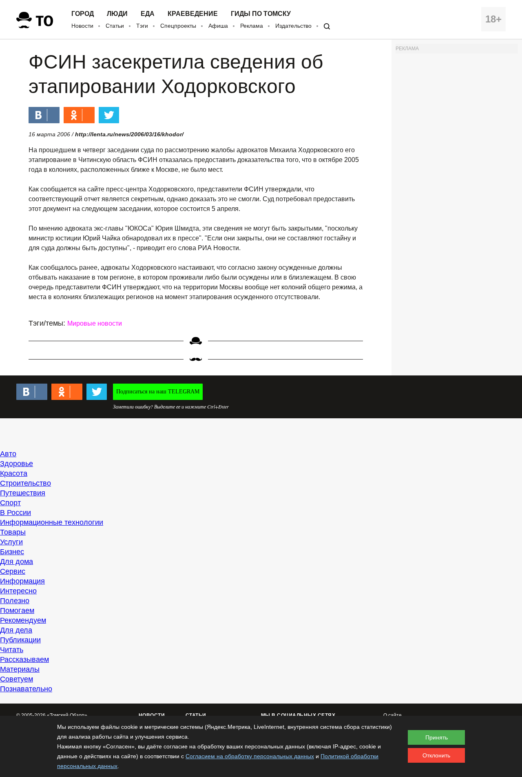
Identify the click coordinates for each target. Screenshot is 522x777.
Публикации (20, 640)
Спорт (10, 503)
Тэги (142, 25)
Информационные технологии (51, 522)
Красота (13, 473)
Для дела (16, 630)
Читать (11, 650)
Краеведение (193, 14)
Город (82, 14)
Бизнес (12, 552)
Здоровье (16, 464)
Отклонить (436, 755)
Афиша (218, 25)
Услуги (11, 542)
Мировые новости (94, 323)
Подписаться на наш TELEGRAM (157, 391)
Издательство (293, 25)
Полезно (14, 601)
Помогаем (17, 610)
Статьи (115, 25)
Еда (148, 14)
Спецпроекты (178, 25)
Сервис (12, 571)
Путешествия (22, 493)
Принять (436, 737)
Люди (117, 14)
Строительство (25, 483)
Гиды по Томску (261, 14)
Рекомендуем (23, 620)
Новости (82, 25)
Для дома (16, 561)
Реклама (251, 25)
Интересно (18, 591)
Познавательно (26, 689)
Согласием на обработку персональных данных (250, 756)
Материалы (20, 669)
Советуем (16, 679)
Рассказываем (24, 659)
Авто (8, 454)
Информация (22, 581)
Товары (13, 532)
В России (15, 512)
